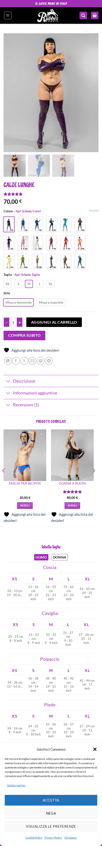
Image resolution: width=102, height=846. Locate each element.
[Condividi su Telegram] (49, 361)
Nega (51, 813)
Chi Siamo (70, 837)
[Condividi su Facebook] (16, 361)
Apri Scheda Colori (28, 211)
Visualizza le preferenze (51, 826)
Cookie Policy (33, 837)
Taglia (22, 275)
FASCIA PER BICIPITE (25, 483)
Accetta (51, 800)
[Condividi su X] (24, 361)
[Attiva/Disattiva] (8, 381)
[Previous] (4, 480)
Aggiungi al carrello (54, 322)
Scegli (24, 505)
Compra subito (24, 335)
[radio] (7, 283)
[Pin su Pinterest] (41, 361)
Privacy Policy (53, 837)
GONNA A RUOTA (72, 483)
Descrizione (24, 381)
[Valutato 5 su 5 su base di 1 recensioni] (51, 194)
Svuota (93, 210)
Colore (22, 211)
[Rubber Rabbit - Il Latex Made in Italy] (48, 15)
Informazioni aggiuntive (35, 392)
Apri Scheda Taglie (27, 275)
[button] (95, 749)
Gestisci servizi (16, 785)
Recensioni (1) (26, 404)
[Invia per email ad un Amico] (32, 361)
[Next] (93, 480)
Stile (7, 293)
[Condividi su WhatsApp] (8, 361)
